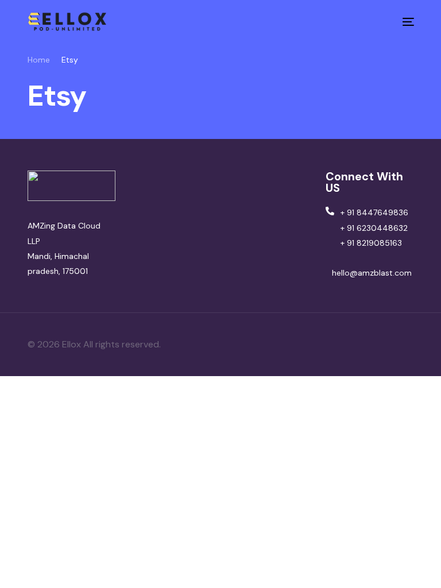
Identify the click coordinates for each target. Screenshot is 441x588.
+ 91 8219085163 (371, 243)
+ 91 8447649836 (374, 212)
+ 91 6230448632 (374, 228)
